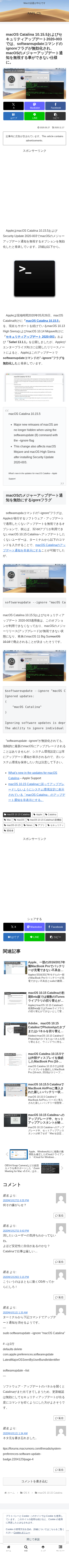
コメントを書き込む (34, 1481)
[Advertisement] (34, 188)
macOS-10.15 (14, 825)
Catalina (52, 814)
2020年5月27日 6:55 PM (16, 1200)
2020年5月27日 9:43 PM (16, 1230)
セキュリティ (57, 825)
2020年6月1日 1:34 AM (15, 1433)
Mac (9, 820)
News (29, 825)
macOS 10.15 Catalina (18, 814)
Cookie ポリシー (22, 1532)
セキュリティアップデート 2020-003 (30, 336)
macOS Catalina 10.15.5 (42, 320)
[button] (55, 116)
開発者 (10, 830)
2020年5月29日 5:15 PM (16, 1277)
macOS (20, 820)
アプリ (41, 825)
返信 (60, 1215)
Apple (39, 814)
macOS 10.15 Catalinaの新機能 (45, 820)
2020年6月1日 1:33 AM (15, 1312)
